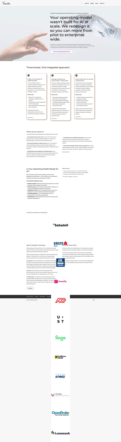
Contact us (102, 3)
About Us (87, 3)
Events (96, 3)
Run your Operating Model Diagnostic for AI (61, 51)
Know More (30, 288)
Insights (92, 3)
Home (82, 3)
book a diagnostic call (71, 264)
